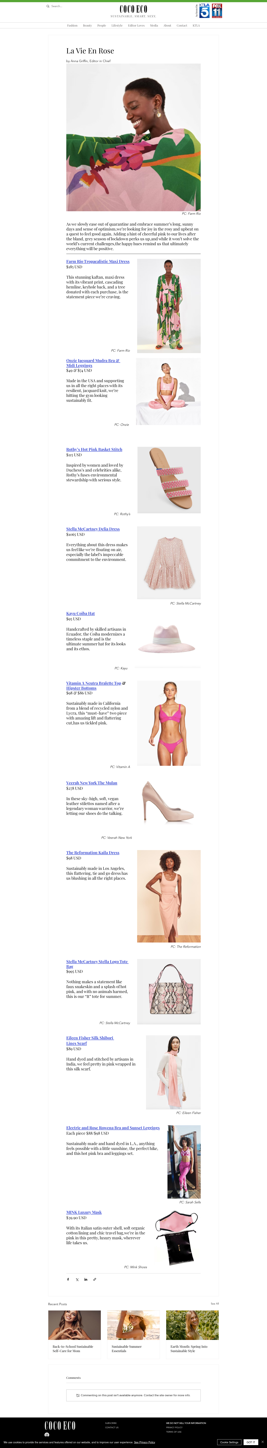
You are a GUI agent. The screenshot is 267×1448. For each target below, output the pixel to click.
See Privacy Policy (144, 1442)
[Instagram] (46, 1435)
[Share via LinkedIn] (86, 1279)
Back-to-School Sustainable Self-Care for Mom (73, 1348)
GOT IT (251, 1442)
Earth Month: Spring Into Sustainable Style (189, 1348)
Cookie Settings (229, 1442)
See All (215, 1303)
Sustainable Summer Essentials (127, 1348)
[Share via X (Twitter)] (77, 1279)
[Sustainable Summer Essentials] (133, 1325)
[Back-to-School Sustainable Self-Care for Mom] (74, 1325)
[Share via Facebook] (68, 1279)
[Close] (262, 1442)
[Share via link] (94, 1279)
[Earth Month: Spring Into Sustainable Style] (192, 1325)
